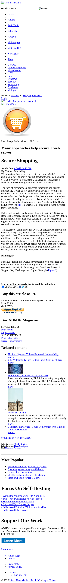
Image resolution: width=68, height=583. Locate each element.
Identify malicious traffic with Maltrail (26, 475)
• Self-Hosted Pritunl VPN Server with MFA (23, 507)
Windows (12, 78)
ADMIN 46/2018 (22, 168)
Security (12, 81)
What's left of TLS (17, 412)
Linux (11, 76)
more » (11, 357)
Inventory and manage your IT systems (27, 466)
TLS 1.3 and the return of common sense (28, 375)
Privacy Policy (15, 566)
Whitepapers (14, 42)
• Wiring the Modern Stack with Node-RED (23, 496)
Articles (11, 19)
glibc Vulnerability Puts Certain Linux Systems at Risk (35, 360)
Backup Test (20, 575)
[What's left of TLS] (15, 409)
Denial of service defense (20, 472)
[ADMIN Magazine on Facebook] (19, 101)
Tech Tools (13, 25)
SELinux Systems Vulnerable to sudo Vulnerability (33, 354)
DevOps (12, 64)
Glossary (12, 572)
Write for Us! (14, 48)
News (10, 14)
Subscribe (12, 31)
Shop (10, 59)
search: (4, 8)
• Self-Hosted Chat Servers (14, 510)
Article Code (14, 555)
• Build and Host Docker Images (17, 504)
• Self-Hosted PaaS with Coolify (17, 501)
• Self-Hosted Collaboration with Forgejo (21, 498)
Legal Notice (14, 564)
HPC (10, 73)
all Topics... (13, 90)
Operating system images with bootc (26, 469)
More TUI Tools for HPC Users (24, 477)
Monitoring (13, 84)
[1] (19, 205)
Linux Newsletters (21, 446)
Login (4, 98)
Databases (13, 87)
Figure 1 (52, 270)
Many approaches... (32, 95)
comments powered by (16, 437)
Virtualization (14, 70)
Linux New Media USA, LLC (24, 580)
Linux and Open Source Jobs (16, 448)
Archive (12, 36)
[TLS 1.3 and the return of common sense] (15, 372)
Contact (11, 558)
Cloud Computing (17, 67)
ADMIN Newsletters (21, 444)
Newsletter (13, 53)
